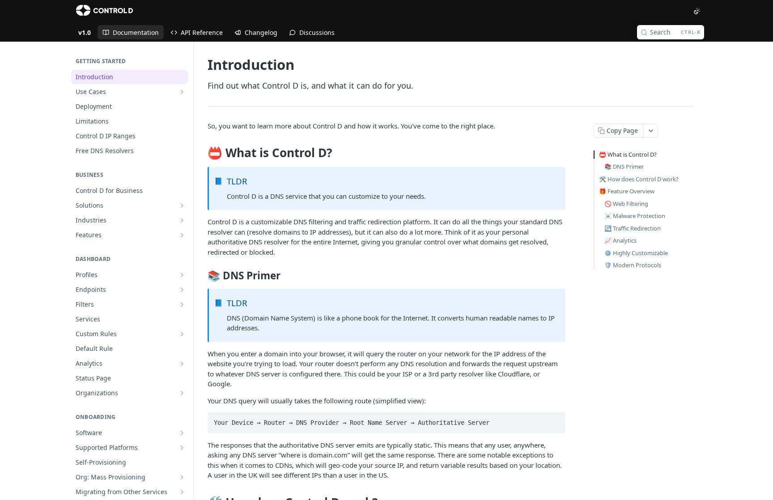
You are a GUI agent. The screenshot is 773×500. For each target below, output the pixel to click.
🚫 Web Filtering (626, 204)
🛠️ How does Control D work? (639, 179)
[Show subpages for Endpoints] (182, 289)
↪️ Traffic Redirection (632, 228)
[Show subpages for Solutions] (182, 205)
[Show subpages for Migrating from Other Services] (182, 492)
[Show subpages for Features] (182, 235)
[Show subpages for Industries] (182, 220)
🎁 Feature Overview (626, 191)
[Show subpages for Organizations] (182, 393)
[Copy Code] (555, 419)
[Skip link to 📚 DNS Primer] (201, 275)
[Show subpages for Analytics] (182, 363)
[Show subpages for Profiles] (182, 274)
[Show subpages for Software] (182, 432)
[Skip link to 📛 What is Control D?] (201, 153)
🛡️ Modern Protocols (632, 265)
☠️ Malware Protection (634, 216)
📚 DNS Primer (624, 166)
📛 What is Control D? (628, 154)
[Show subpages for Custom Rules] (182, 334)
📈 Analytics (620, 240)
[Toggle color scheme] (697, 11)
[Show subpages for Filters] (182, 304)
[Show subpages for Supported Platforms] (182, 447)
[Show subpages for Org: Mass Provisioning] (182, 477)
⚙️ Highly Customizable (636, 253)
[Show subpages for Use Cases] (182, 91)
